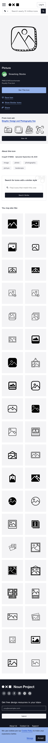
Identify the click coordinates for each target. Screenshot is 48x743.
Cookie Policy (27, 731)
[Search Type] (6, 11)
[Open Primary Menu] (4, 4)
